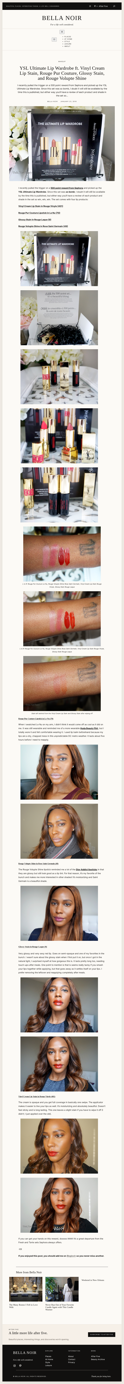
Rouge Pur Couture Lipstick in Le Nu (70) (39, 213)
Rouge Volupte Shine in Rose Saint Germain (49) (43, 226)
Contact (71, 1359)
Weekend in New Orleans (93, 1280)
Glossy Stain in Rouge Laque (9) (34, 219)
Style (47, 1362)
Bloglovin (71, 1256)
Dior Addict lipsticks (86, 869)
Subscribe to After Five (101, 1334)
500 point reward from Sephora (67, 188)
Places (48, 1356)
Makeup (62, 61)
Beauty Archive (98, 1359)
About (71, 1356)
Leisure (48, 1365)
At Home (49, 1359)
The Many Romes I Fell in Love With (23, 1306)
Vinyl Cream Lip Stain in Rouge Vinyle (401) (40, 206)
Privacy (71, 1362)
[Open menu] (54, 40)
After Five (95, 1356)
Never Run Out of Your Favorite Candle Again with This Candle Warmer (59, 1307)
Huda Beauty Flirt (89, 728)
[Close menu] (62, 32)
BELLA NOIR (62, 17)
